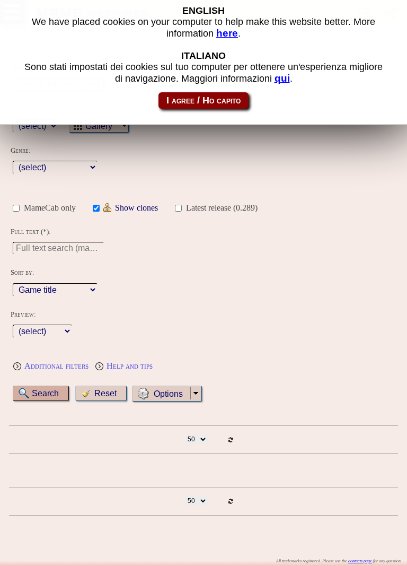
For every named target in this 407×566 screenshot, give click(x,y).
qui (282, 78)
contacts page (360, 561)
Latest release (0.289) (222, 207)
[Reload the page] (230, 439)
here (227, 33)
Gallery (98, 125)
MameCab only (50, 207)
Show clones (136, 207)
